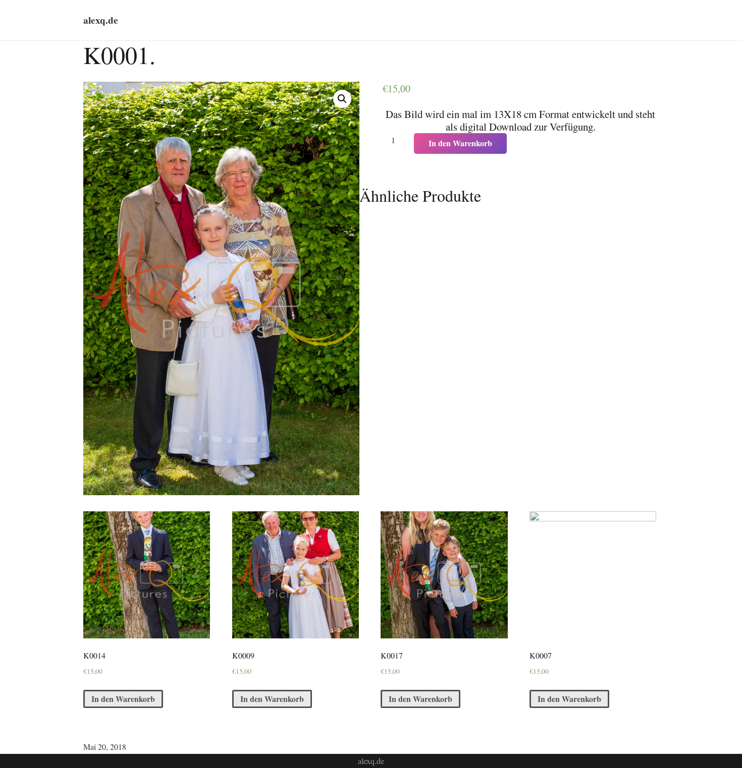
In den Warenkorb (460, 143)
